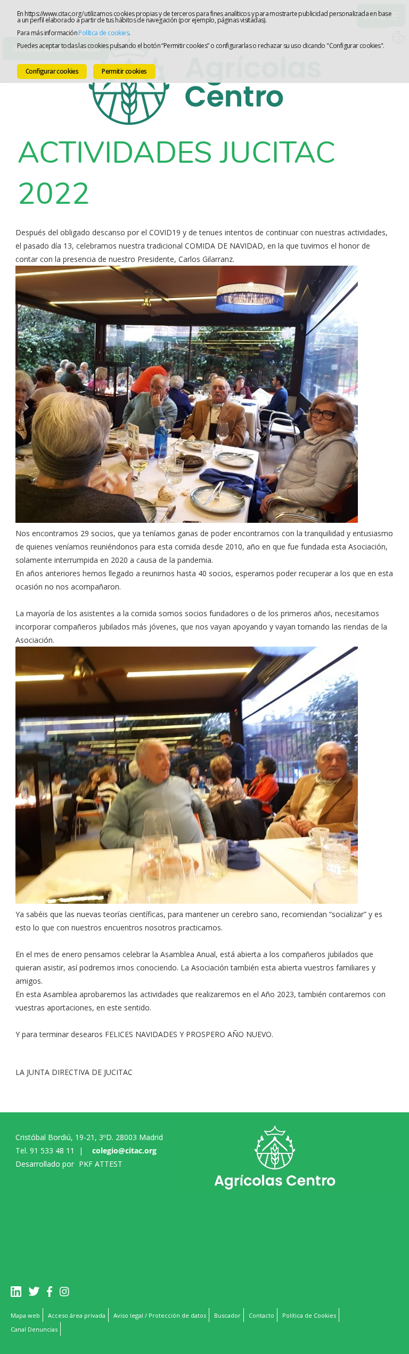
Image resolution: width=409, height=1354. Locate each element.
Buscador (227, 1315)
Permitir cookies (124, 71)
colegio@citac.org (124, 1150)
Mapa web (25, 1315)
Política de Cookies (309, 1315)
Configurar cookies (52, 71)
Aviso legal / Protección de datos (159, 1315)
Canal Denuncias (34, 1329)
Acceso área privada (76, 1315)
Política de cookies (103, 32)
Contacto (261, 1315)
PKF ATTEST (100, 1164)
